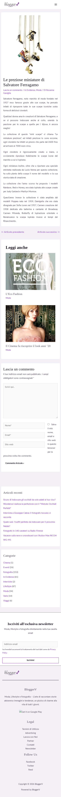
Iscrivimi (30, 660)
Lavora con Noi (30, 737)
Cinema (6, 563)
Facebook (30, 762)
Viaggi (6, 601)
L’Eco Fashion (14, 293)
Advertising (30, 733)
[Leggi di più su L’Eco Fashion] (30, 271)
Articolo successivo (48, 232)
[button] (56, 672)
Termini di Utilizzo (30, 729)
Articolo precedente (12, 232)
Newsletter (30, 749)
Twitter (30, 766)
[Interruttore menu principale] (56, 5)
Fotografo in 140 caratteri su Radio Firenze (23, 531)
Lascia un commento (12, 90)
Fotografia (8, 572)
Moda (38, 90)
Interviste (7, 582)
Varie (5, 596)
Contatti (30, 745)
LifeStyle (7, 586)
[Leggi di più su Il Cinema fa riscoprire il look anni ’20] (30, 323)
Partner (30, 741)
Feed (30, 770)
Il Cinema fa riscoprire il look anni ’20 (28, 345)
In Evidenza (29, 90)
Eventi (6, 567)
